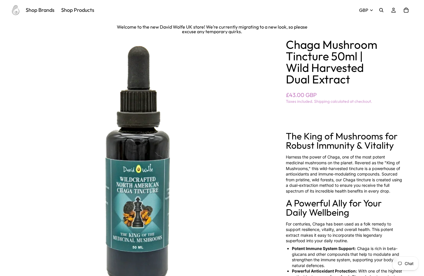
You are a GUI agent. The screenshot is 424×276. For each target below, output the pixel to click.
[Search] (381, 10)
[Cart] (406, 10)
